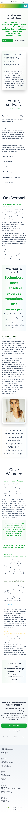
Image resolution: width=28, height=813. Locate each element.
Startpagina (3, 772)
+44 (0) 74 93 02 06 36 (8, 793)
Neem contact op (21, 40)
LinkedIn (15, 809)
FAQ (2, 782)
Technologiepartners (5, 775)
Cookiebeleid (4, 800)
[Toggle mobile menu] (25, 6)
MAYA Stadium (4, 752)
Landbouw (3, 768)
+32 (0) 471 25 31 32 (7, 792)
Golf (2, 759)
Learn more (23, 1)
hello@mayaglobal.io (5, 791)
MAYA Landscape (5, 755)
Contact (3, 779)
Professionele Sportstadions (7, 762)
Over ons (3, 774)
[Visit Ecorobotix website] (14, 1)
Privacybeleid (4, 798)
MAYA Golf (3, 750)
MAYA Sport (3, 753)
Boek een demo (8, 40)
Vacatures (3, 778)
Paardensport (4, 761)
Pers (2, 776)
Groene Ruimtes (4, 765)
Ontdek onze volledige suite (7, 749)
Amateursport (4, 763)
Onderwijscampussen (6, 766)
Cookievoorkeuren (5, 801)
